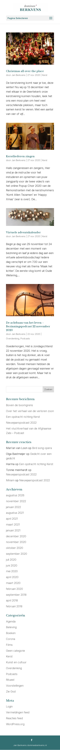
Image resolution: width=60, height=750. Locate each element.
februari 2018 (14, 606)
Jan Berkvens (18, 75)
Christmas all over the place (25, 71)
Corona (10, 639)
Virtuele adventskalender (23, 232)
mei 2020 (12, 571)
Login (9, 706)
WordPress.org (15, 724)
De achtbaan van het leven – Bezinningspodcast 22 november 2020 (28, 326)
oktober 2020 (14, 547)
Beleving (11, 627)
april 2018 (12, 600)
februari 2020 (14, 588)
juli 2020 (11, 559)
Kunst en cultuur (16, 662)
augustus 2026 (15, 495)
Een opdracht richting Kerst (23, 416)
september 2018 (16, 594)
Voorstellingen (15, 685)
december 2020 (16, 536)
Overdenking (12, 338)
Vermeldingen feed (17, 712)
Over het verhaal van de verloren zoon (30, 411)
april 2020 (12, 577)
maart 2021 (13, 524)
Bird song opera (42, 448)
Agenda (11, 621)
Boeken (11, 633)
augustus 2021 (15, 512)
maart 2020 (13, 583)
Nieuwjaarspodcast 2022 (21, 422)
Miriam (10, 480)
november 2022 (16, 501)
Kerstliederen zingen (20, 156)
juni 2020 (11, 565)
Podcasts (25, 338)
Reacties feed (14, 718)
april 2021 (12, 518)
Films (9, 644)
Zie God (11, 691)
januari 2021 (13, 530)
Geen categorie (15, 650)
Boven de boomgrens (19, 405)
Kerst (44, 75)
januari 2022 (13, 507)
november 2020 (16, 542)
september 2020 (16, 553)
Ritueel (10, 679)
